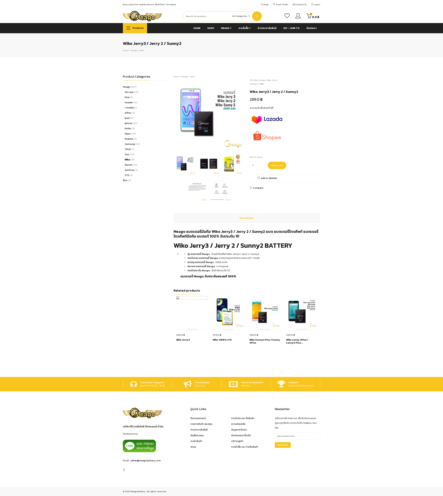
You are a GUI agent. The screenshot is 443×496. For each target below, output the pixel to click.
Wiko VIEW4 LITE (222, 339)
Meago (225, 28)
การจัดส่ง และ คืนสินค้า (242, 418)
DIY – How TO (291, 28)
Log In (316, 4)
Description (247, 218)
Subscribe (282, 444)
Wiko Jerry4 (183, 339)
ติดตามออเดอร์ (198, 418)
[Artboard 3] (232, 163)
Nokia (128, 128)
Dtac (127, 97)
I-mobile (129, 107)
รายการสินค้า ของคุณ (201, 424)
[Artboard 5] (196, 190)
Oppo (128, 133)
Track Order (281, 4)
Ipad (127, 118)
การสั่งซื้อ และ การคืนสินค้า (244, 447)
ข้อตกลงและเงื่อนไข (241, 435)
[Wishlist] (287, 16)
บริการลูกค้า (237, 441)
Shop (266, 4)
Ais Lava (129, 92)
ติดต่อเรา (311, 28)
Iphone (128, 123)
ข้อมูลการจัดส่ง (239, 430)
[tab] (246, 218)
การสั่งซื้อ (243, 28)
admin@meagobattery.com (145, 460)
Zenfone (129, 170)
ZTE (127, 175)
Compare (258, 188)
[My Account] (298, 16)
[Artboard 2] (208, 163)
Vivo (127, 154)
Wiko (141, 50)
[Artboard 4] (220, 190)
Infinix (128, 113)
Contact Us (301, 4)
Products (138, 28)
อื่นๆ (125, 180)
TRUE (128, 149)
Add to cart (277, 165)
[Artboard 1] (209, 113)
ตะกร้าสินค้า (196, 441)
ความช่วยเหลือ (238, 424)
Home (196, 28)
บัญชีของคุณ (197, 435)
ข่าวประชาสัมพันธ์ (267, 28)
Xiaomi (128, 165)
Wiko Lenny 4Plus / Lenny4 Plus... (297, 341)
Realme (129, 139)
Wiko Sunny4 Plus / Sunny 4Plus (264, 341)
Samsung (130, 144)
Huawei (128, 102)
